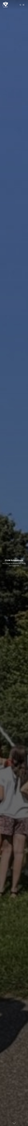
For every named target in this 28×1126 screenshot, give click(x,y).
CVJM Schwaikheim (14, 560)
